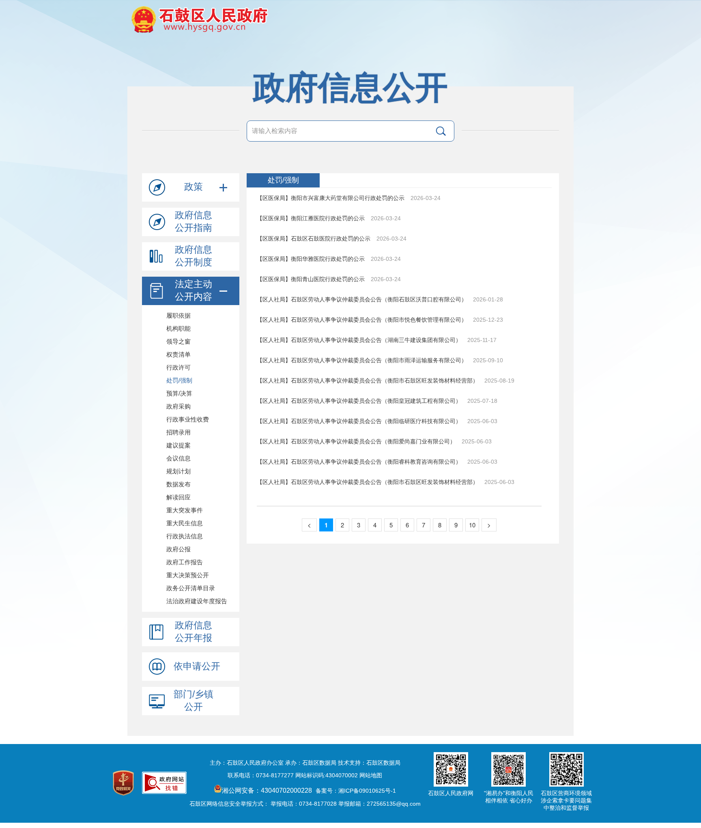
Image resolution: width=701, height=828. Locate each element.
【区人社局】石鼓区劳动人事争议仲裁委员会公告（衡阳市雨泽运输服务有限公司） (363, 360)
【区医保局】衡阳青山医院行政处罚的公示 (311, 279)
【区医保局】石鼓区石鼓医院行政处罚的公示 (314, 238)
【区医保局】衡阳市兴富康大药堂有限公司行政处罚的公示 (331, 198)
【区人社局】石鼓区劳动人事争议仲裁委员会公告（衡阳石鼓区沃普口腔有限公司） (363, 299)
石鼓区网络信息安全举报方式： (229, 803)
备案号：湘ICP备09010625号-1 (356, 790)
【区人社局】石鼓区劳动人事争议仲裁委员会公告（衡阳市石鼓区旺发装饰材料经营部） (368, 380)
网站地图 (370, 775)
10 (472, 524)
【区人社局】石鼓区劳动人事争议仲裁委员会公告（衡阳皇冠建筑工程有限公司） (360, 401)
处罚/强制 (283, 180)
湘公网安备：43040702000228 (268, 790)
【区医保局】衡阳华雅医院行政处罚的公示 (311, 259)
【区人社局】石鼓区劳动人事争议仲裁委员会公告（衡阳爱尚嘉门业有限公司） (357, 441)
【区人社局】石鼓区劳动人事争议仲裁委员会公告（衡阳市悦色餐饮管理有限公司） (363, 319)
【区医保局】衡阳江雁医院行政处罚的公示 (311, 218)
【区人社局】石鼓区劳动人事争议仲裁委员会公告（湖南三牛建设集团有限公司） (360, 340)
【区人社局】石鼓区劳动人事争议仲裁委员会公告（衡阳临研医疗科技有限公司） (360, 421)
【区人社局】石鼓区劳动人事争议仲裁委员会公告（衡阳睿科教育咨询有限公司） (360, 461)
